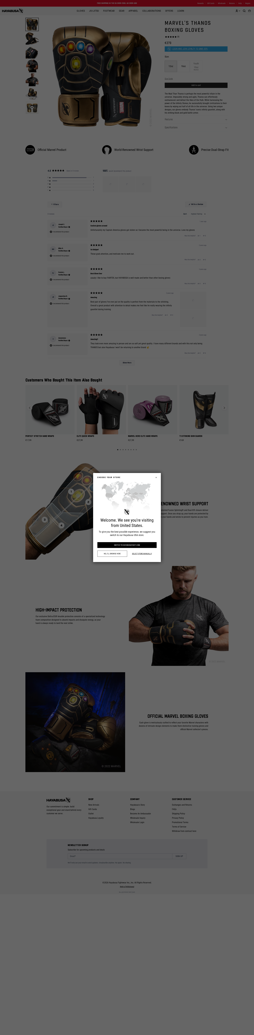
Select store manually (142, 554)
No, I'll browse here (112, 554)
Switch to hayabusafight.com (127, 545)
